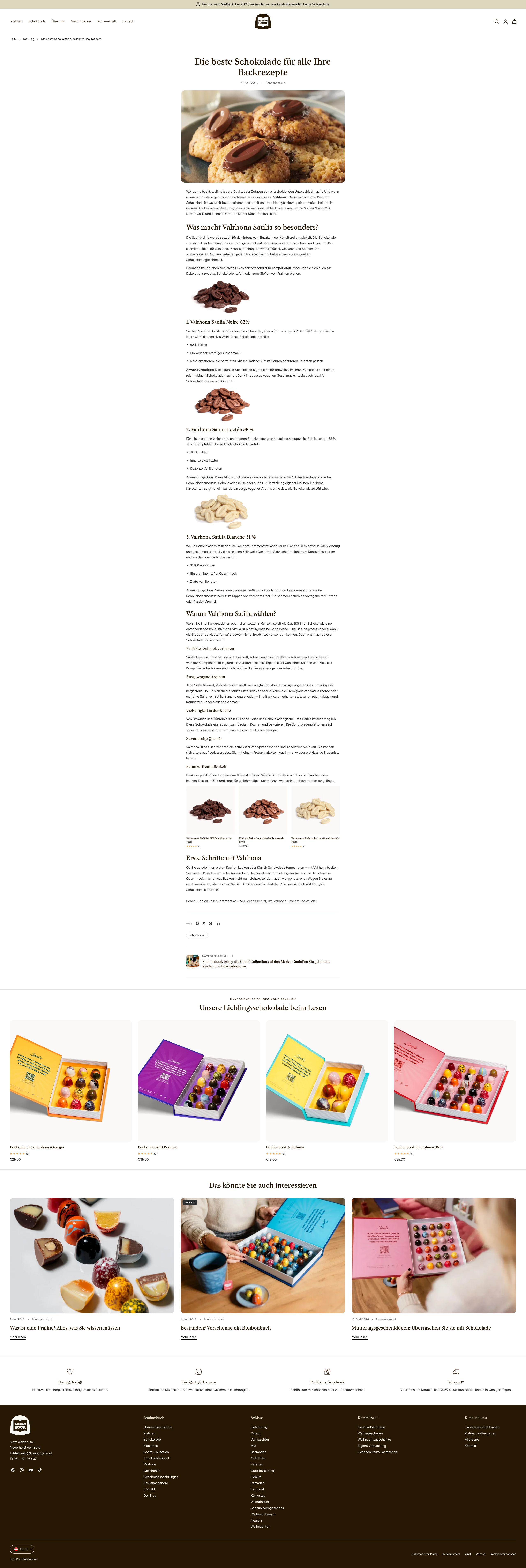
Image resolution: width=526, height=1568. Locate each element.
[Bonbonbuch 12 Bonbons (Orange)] (71, 1081)
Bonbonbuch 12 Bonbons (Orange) (37, 1147)
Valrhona (150, 1464)
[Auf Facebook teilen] (197, 923)
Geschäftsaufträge (371, 1427)
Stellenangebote (156, 1483)
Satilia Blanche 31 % (292, 546)
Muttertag (258, 1458)
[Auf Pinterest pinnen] (210, 923)
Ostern (256, 1433)
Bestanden (258, 1452)
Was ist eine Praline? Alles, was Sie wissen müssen (65, 1328)
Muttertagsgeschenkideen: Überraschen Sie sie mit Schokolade (421, 1328)
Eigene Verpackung (372, 1446)
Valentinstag (260, 1502)
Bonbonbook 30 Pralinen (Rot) (418, 1147)
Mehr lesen (18, 1337)
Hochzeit (257, 1489)
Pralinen (149, 1433)
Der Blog (28, 39)
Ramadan (257, 1483)
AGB (468, 1553)
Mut (253, 1446)
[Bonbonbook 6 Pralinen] (327, 1081)
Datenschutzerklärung (424, 1553)
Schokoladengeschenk (267, 1508)
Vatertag (257, 1464)
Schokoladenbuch (157, 1458)
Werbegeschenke (370, 1433)
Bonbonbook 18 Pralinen (157, 1147)
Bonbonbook (29, 1559)
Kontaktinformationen (503, 1553)
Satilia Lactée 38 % (322, 439)
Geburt (256, 1477)
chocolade (197, 935)
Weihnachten (260, 1527)
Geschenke (152, 1471)
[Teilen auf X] (204, 923)
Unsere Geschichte (158, 1427)
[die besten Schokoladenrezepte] (263, 817)
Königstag (258, 1495)
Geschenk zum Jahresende (377, 1452)
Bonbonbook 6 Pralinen (285, 1147)
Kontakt (149, 1489)
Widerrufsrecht (451, 1553)
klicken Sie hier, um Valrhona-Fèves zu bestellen (279, 901)
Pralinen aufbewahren (480, 1433)
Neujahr (256, 1520)
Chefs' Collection (156, 1452)
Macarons (151, 1446)
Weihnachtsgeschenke (374, 1439)
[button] (497, 21)
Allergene (472, 1439)
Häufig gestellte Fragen (482, 1427)
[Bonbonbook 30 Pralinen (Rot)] (455, 1081)
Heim (13, 39)
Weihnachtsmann (263, 1514)
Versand (480, 1553)
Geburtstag (259, 1427)
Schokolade (152, 1439)
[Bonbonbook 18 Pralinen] (199, 1081)
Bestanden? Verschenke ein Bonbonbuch (226, 1328)
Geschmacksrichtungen (161, 1477)
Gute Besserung (262, 1471)
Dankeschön (260, 1439)
